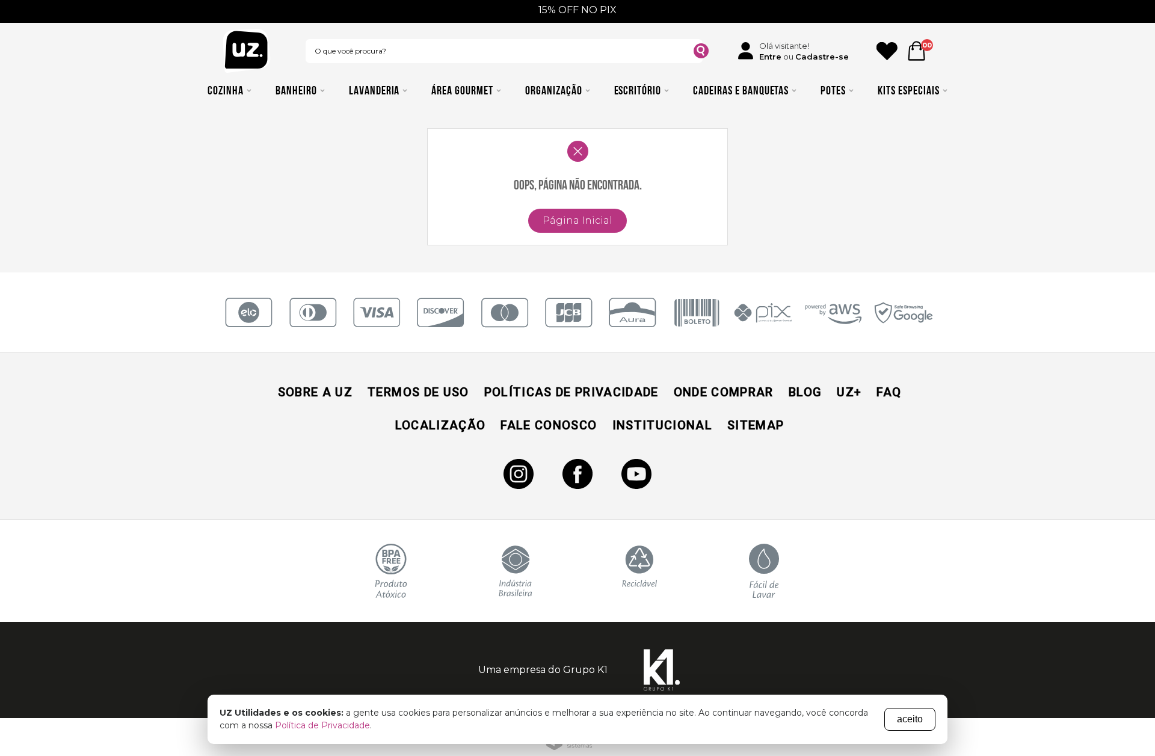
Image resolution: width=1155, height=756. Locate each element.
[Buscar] (701, 52)
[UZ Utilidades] (247, 50)
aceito (910, 719)
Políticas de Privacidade (571, 392)
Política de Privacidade (322, 725)
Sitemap (755, 425)
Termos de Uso (418, 392)
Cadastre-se (822, 56)
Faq (888, 392)
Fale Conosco (548, 425)
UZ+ (849, 392)
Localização (440, 425)
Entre (770, 56)
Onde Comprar (724, 392)
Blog (805, 392)
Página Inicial (577, 220)
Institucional (662, 425)
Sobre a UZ (315, 392)
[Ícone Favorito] (887, 51)
